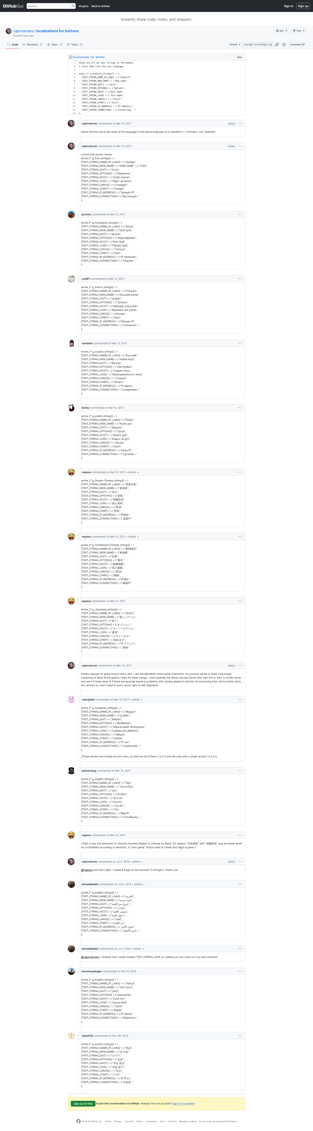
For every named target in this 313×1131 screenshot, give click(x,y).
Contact (172, 1121)
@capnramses (90, 956)
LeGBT (86, 278)
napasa (86, 472)
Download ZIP (297, 44)
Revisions (34, 44)
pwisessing (89, 770)
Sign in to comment (183, 1103)
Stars (57, 44)
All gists (84, 6)
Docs (162, 1121)
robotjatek (88, 699)
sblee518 (87, 1035)
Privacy (118, 1121)
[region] (156, 88)
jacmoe (86, 214)
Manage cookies (187, 1121)
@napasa (87, 869)
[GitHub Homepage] (78, 1121)
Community (151, 1121)
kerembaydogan (92, 971)
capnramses (23, 31)
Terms (108, 1121)
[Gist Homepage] (13, 6)
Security (129, 1121)
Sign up (303, 6)
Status (139, 1121)
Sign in (288, 6)
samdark (87, 343)
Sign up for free (83, 1103)
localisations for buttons (57, 31)
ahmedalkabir (90, 884)
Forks (77, 44)
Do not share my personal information (218, 1121)
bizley (85, 407)
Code (15, 44)
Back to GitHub (100, 6)
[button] (277, 44)
